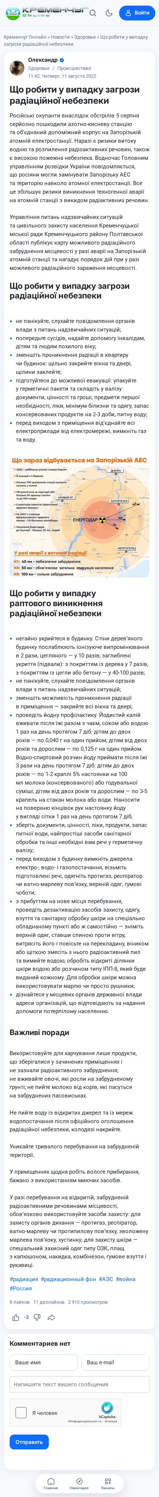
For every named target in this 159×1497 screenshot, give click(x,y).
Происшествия (74, 68)
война (127, 1279)
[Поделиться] (51, 1317)
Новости (60, 37)
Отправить (29, 1442)
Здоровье (85, 37)
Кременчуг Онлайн (25, 37)
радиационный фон (70, 1279)
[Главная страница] (47, 13)
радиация (25, 1279)
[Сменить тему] (109, 13)
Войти (142, 13)
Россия (22, 1288)
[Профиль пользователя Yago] (17, 68)
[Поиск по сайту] (93, 13)
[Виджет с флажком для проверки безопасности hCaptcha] (65, 1413)
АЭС (107, 1279)
